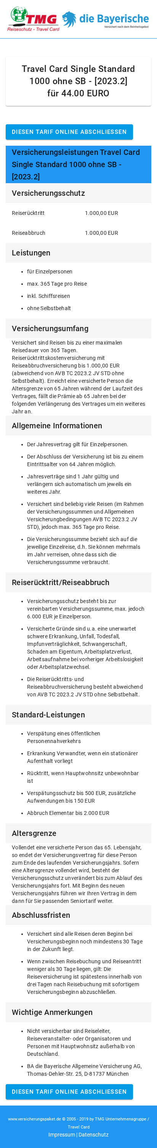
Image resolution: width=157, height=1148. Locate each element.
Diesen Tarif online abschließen (69, 131)
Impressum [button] (61, 1135)
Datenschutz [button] (93, 1135)
